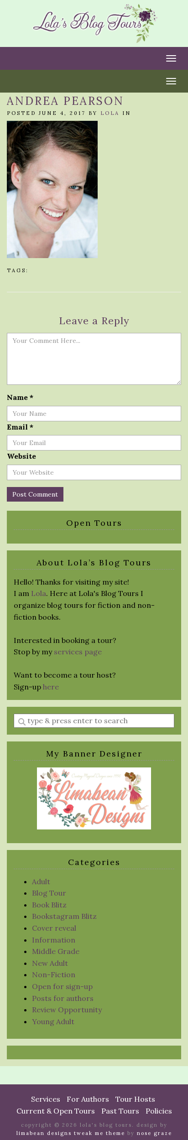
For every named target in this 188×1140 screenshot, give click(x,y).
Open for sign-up (62, 986)
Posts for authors (63, 998)
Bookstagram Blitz (64, 916)
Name (20, 397)
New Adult (50, 963)
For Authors (88, 1099)
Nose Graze (154, 1133)
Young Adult (53, 1021)
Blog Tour (49, 892)
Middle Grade (55, 951)
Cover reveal (54, 928)
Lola (110, 113)
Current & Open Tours (55, 1110)
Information (53, 939)
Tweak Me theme (99, 1133)
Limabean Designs (44, 1133)
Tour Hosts (135, 1099)
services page (78, 651)
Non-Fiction (53, 974)
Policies (159, 1110)
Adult (41, 881)
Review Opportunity (67, 1009)
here (51, 686)
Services (45, 1099)
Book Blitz (49, 904)
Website (21, 456)
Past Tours (120, 1110)
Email (20, 426)
